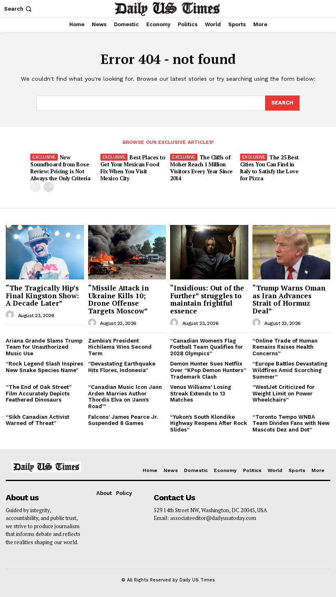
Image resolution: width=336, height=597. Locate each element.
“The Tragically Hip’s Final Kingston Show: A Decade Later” (42, 295)
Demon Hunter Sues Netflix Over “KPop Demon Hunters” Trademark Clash (208, 370)
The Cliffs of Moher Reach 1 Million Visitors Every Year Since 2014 (201, 168)
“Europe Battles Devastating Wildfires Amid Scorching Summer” (289, 370)
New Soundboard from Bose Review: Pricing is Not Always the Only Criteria (60, 168)
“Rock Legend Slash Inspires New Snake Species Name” (44, 367)
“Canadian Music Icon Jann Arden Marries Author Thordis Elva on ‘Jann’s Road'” (125, 396)
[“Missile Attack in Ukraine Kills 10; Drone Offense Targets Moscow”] (127, 252)
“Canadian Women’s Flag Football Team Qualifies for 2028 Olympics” (206, 347)
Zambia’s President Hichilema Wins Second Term (120, 347)
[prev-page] (35, 187)
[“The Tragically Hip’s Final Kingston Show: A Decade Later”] (45, 252)
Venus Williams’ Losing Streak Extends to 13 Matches (200, 393)
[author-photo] (11, 315)
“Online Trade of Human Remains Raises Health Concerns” (285, 347)
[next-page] (48, 187)
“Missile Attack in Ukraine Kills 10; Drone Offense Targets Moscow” (118, 299)
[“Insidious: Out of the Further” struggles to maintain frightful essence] (209, 252)
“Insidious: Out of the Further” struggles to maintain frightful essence (207, 299)
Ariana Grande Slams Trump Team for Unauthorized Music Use (44, 347)
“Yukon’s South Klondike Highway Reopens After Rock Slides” (208, 423)
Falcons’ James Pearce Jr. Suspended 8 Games (123, 420)
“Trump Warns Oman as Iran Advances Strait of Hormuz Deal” (288, 299)
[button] (18, 9)
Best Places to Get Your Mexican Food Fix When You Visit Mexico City (133, 168)
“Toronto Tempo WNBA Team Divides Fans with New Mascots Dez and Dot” (290, 423)
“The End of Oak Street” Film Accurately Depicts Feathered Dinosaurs (39, 393)
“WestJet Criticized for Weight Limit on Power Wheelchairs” (283, 393)
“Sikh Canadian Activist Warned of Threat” (37, 420)
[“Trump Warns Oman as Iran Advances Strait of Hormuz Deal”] (291, 252)
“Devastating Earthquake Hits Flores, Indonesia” (121, 367)
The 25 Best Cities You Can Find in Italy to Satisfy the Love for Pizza (269, 168)
